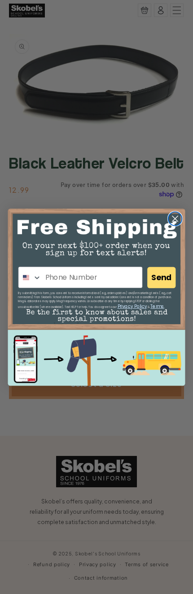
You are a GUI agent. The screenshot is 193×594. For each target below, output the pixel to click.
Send (161, 277)
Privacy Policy (132, 306)
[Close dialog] (175, 218)
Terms (157, 306)
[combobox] (29, 277)
